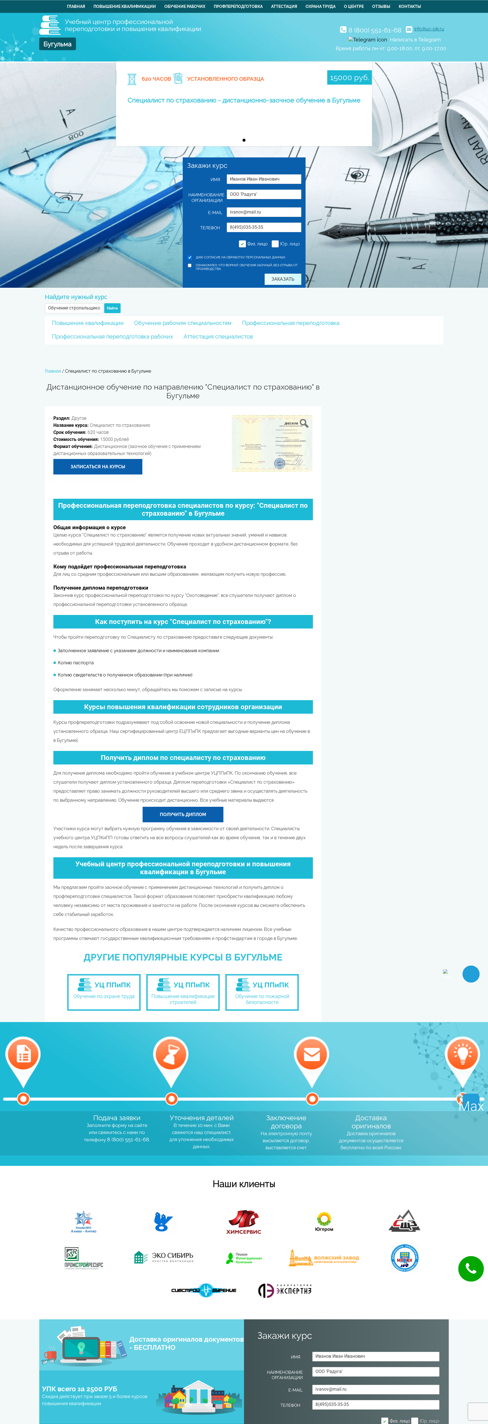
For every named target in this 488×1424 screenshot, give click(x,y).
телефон (211, 227)
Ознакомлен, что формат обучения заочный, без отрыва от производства (247, 267)
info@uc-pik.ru (429, 29)
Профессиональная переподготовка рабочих (112, 336)
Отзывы (381, 6)
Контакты (410, 6)
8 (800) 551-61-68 (375, 30)
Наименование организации (205, 197)
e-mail (215, 212)
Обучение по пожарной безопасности (262, 999)
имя (217, 179)
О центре (354, 6)
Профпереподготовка (238, 6)
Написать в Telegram (415, 40)
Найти (112, 308)
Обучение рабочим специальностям (183, 323)
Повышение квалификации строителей (183, 999)
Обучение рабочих (184, 6)
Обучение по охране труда (104, 996)
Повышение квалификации (124, 6)
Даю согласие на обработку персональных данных (240, 257)
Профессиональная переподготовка (290, 323)
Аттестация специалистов (218, 336)
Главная (76, 6)
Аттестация (284, 6)
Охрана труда (321, 6)
